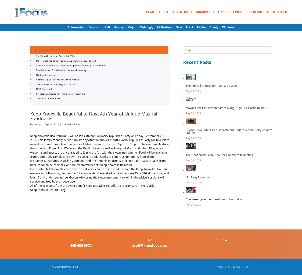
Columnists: (76, 27)
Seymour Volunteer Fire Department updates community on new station (71, 65)
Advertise (180, 12)
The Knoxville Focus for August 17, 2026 (55, 84)
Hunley (119, 27)
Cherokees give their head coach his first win (58, 79)
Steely (214, 27)
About (163, 12)
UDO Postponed (44, 89)
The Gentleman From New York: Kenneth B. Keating (61, 70)
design (38, 124)
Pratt (189, 27)
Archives (203, 12)
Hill (107, 27)
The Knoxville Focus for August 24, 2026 (55, 56)
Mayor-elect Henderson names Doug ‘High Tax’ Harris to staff (66, 60)
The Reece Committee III (48, 98)
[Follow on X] (224, 246)
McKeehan (164, 27)
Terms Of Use (240, 267)
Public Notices (257, 12)
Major (132, 27)
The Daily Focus (71, 124)
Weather (280, 12)
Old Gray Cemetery (45, 74)
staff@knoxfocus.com (151, 245)
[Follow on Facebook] (217, 246)
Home (150, 12)
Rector (201, 27)
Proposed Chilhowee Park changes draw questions (60, 93)
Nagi (179, 27)
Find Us (223, 12)
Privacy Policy (223, 267)
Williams (228, 27)
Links (237, 12)
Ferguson (94, 27)
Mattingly (146, 27)
